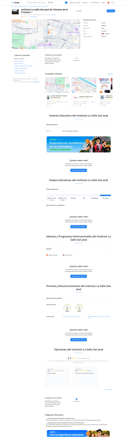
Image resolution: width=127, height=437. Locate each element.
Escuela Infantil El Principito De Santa (59, 96)
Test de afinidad (95, 2)
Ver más (110, 74)
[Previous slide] (45, 92)
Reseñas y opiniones (19, 70)
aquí (71, 426)
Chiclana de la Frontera (43, 6)
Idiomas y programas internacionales (23, 66)
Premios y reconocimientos (21, 68)
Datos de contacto (19, 58)
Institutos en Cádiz (32, 6)
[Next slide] (112, 92)
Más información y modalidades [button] (55, 205)
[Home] (12, 6)
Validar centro (36, 81)
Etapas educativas (18, 63)
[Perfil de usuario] (113, 2)
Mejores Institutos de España (21, 6)
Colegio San (85, 96)
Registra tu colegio (75, 2)
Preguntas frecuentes (19, 73)
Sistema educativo (18, 61)
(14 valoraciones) (33, 16)
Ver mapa (53, 14)
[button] (108, 2)
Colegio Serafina (110, 96)
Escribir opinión (108, 389)
